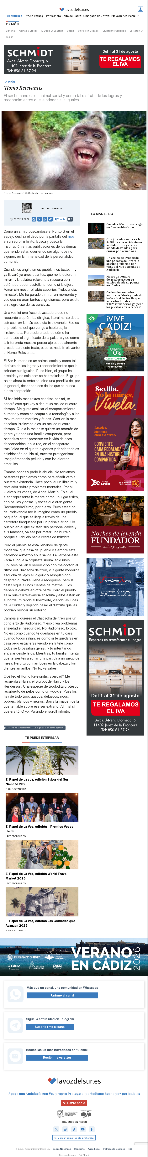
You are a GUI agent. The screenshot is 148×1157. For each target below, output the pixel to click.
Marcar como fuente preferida (75, 1137)
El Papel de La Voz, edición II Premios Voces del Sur (39, 829)
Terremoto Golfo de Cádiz (63, 16)
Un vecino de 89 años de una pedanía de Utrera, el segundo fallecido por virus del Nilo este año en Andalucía (123, 264)
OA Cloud (83, 1155)
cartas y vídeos (28, 30)
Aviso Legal (94, 1148)
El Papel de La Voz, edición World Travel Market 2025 (36, 876)
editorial (10, 30)
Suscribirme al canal (50, 1027)
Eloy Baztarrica (51, 208)
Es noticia (13, 16)
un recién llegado (88, 30)
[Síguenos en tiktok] (74, 1129)
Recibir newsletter (57, 1057)
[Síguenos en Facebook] (92, 1129)
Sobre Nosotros (62, 1148)
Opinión (10, 37)
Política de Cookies (114, 1148)
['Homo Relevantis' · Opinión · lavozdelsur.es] (74, 9)
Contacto (79, 1148)
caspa (70, 30)
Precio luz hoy (33, 16)
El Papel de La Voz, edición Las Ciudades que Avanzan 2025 (40, 923)
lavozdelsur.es (16, 836)
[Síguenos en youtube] (83, 1129)
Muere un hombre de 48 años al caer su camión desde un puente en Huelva (123, 281)
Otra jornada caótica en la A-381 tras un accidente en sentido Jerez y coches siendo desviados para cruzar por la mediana (124, 245)
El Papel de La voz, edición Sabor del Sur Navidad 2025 (37, 782)
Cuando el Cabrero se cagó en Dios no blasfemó (124, 226)
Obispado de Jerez (96, 16)
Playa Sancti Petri (123, 16)
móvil (72, 236)
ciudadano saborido (114, 30)
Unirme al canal (62, 995)
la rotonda (136, 30)
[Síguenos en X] (56, 1129)
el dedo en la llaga (52, 30)
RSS (130, 1148)
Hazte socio (76, 1103)
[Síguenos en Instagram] (65, 1129)
